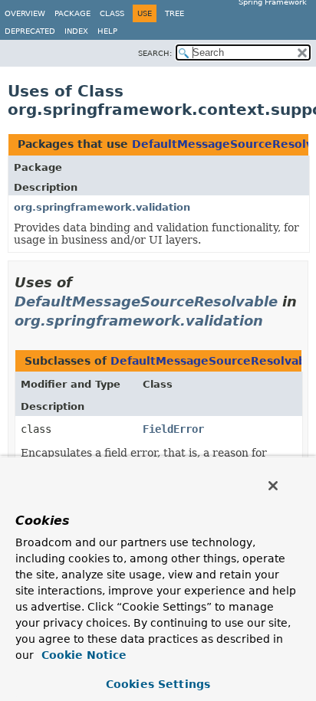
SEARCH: (155, 53)
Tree (174, 13)
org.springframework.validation (102, 207)
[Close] (273, 486)
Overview (25, 13)
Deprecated (30, 31)
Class (112, 13)
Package (72, 13)
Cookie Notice (82, 655)
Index (76, 31)
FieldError (173, 429)
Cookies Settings (158, 684)
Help (107, 31)
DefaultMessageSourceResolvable (146, 301)
